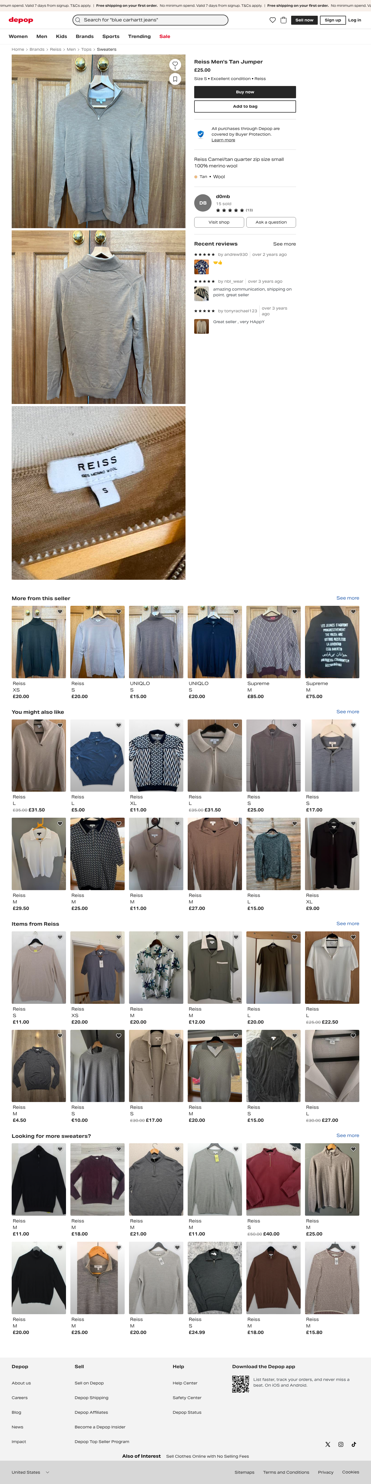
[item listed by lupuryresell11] (273, 1179)
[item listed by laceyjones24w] (97, 1179)
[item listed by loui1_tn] (97, 755)
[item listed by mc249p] (332, 967)
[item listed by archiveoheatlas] (156, 967)
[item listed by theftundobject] (97, 1066)
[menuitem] (18, 36)
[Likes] (272, 20)
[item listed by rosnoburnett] (273, 755)
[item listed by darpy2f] (39, 854)
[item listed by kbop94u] (332, 854)
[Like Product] (60, 612)
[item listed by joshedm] (332, 1179)
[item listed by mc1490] (332, 1066)
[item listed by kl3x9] (215, 967)
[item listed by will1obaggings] (215, 1066)
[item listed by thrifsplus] (39, 1278)
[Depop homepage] (21, 20)
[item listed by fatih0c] (332, 755)
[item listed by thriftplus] (39, 967)
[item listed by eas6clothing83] (156, 1179)
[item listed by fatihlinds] (97, 1278)
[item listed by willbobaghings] (97, 854)
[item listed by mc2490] (39, 755)
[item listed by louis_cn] (156, 755)
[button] (256, 210)
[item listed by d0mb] (39, 642)
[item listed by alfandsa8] (215, 1278)
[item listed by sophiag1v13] (273, 854)
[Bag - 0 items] (283, 20)
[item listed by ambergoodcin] (215, 854)
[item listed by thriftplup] (332, 1278)
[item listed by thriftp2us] (156, 1278)
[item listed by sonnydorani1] (156, 854)
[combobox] (150, 20)
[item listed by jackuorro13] (273, 1066)
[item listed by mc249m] (215, 755)
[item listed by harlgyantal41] (97, 967)
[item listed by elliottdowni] (39, 1066)
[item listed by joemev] (273, 967)
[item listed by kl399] (156, 1066)
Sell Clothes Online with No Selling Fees (207, 1456)
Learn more (223, 140)
